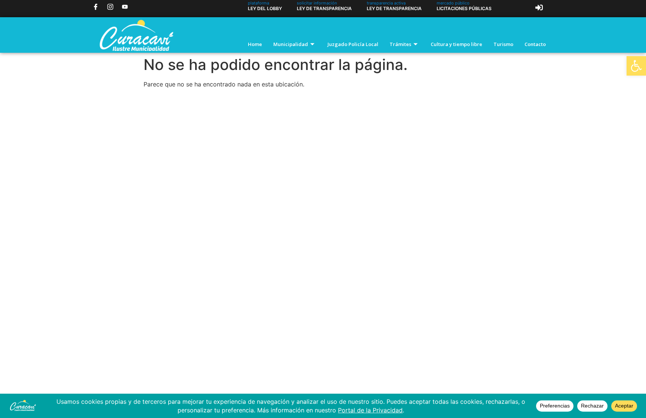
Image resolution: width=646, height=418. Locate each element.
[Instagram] (110, 6)
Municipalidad (290, 44)
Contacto (535, 44)
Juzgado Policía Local (352, 44)
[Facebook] (95, 6)
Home (255, 44)
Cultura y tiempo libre (456, 44)
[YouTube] (124, 6)
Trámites (400, 44)
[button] (636, 66)
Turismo (503, 44)
